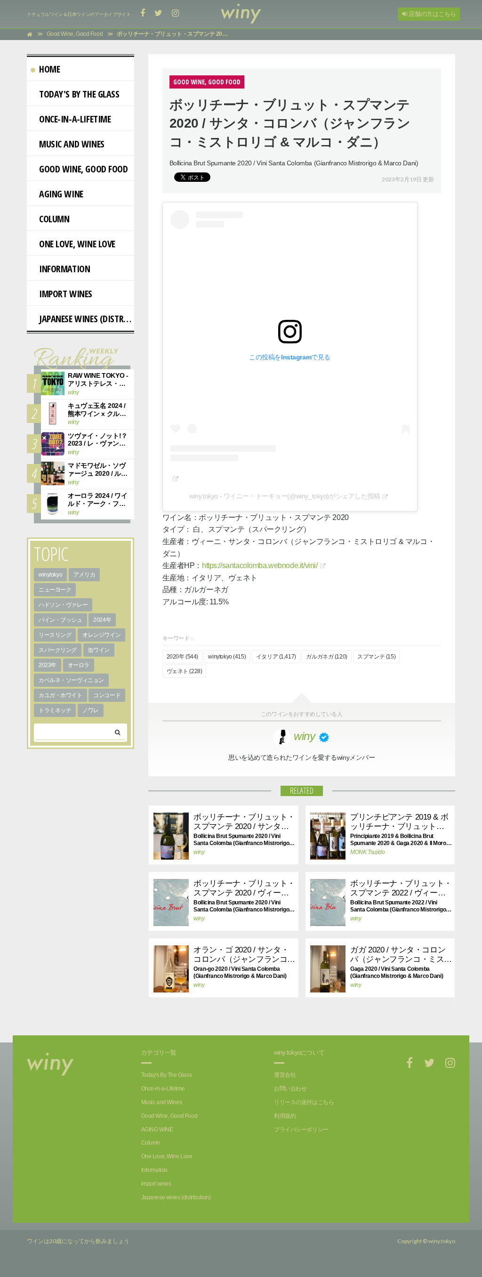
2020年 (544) (182, 656)
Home (49, 69)
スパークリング (58, 650)
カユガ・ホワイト (60, 695)
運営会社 (285, 1075)
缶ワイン (99, 650)
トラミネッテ (55, 710)
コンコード (106, 695)
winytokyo (50, 574)
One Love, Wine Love (77, 243)
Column (54, 218)
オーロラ (78, 665)
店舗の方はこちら (431, 13)
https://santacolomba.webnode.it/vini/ (259, 565)
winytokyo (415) (227, 656)
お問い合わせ (290, 1088)
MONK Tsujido (367, 852)
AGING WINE (61, 193)
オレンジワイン (101, 635)
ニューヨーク (55, 589)
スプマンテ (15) (376, 656)
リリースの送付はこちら (304, 1102)
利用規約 (285, 1116)
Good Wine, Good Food (83, 169)
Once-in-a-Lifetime (75, 119)
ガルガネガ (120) (326, 656)
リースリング (55, 635)
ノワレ (90, 710)
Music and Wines (71, 144)
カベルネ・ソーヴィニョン (71, 680)
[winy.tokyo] (241, 14)
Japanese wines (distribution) (86, 318)
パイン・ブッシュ (60, 620)
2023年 (47, 665)
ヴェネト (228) (184, 671)
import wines (65, 293)
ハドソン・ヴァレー (63, 605)
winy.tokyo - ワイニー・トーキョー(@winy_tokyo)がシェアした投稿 (284, 496)
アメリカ (84, 574)
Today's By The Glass (79, 94)
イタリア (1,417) (276, 656)
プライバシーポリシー (301, 1129)
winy (198, 852)
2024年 (102, 620)
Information (64, 268)
